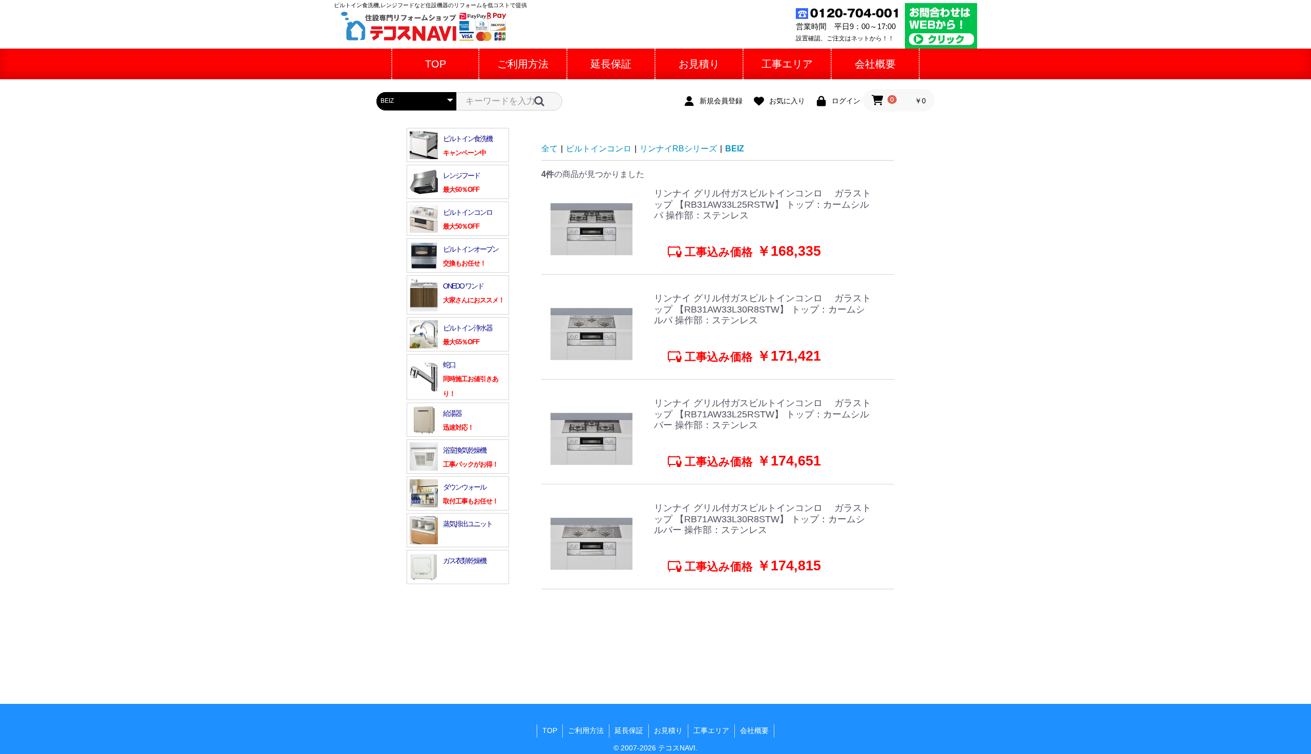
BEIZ (734, 148)
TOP (549, 730)
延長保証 (629, 730)
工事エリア (711, 730)
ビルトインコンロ (598, 148)
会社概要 (754, 730)
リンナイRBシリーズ (678, 148)
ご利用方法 (586, 730)
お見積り (668, 730)
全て (549, 148)
